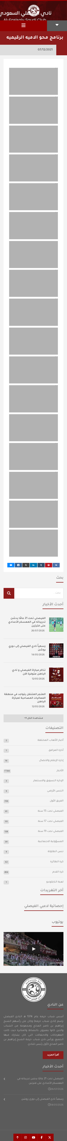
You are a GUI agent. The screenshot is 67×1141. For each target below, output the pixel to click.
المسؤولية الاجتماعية (50, 841)
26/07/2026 (38, 631)
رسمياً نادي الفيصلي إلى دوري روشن (42, 1099)
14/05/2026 (38, 655)
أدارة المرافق (56, 750)
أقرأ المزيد (53, 1055)
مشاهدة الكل (35, 718)
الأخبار (60, 770)
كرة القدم (57, 872)
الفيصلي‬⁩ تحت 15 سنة (50, 811)
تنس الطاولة (55, 851)
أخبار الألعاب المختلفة (50, 740)
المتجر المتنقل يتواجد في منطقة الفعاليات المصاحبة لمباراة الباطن (25, 698)
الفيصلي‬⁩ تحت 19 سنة (50, 831)
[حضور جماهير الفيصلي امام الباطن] (33, 949)
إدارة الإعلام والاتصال (51, 760)
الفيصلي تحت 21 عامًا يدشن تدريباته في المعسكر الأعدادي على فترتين (27, 622)
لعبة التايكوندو (54, 882)
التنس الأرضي (55, 791)
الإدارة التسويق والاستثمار (48, 780)
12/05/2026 (38, 679)
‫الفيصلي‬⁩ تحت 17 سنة (50, 821)
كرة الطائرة (56, 861)
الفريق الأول (56, 801)
